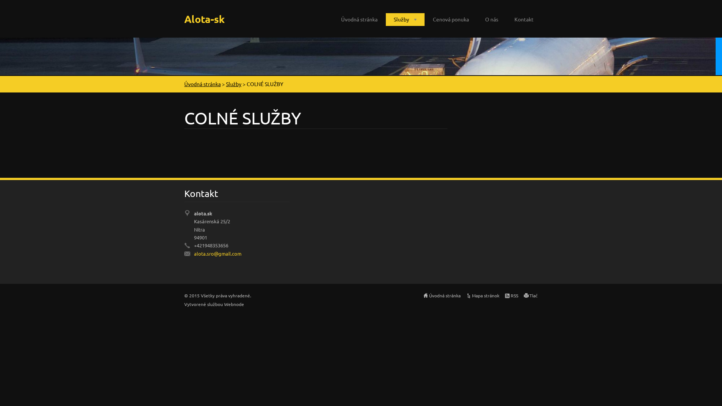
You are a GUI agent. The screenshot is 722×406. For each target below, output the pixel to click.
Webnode (234, 304)
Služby (401, 19)
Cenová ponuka (451, 19)
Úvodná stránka (359, 19)
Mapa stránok (485, 295)
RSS (514, 295)
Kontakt (524, 19)
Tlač (533, 295)
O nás (491, 19)
